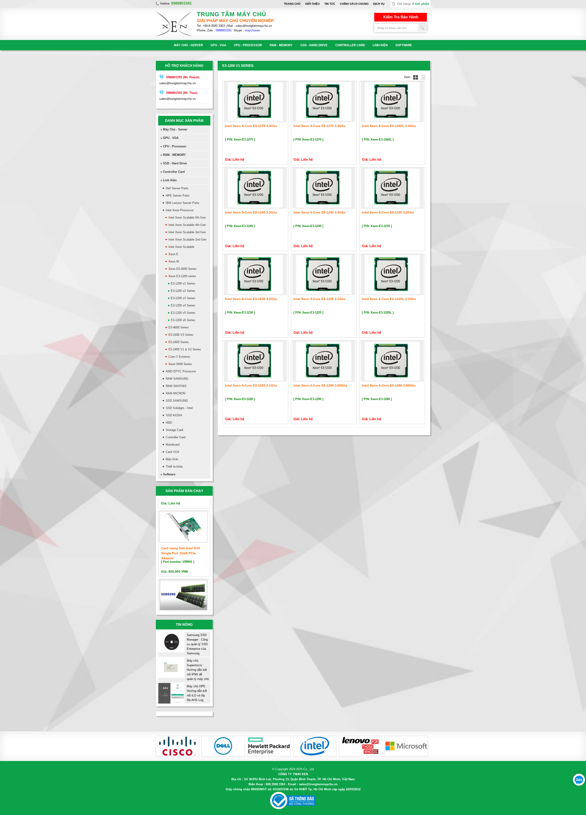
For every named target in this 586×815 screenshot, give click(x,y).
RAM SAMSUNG (177, 378)
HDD (169, 422)
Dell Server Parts (177, 188)
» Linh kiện (168, 180)
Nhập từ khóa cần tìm (422, 28)
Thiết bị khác (174, 466)
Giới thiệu (312, 3)
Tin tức (329, 3)
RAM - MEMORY (281, 45)
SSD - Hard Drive (314, 45)
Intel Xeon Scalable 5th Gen (187, 217)
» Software (167, 474)
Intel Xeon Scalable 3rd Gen (187, 232)
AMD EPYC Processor (181, 371)
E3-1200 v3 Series (183, 298)
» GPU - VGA (169, 138)
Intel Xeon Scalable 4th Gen (187, 225)
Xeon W (173, 261)
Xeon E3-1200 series (182, 276)
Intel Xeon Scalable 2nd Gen (187, 239)
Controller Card (350, 45)
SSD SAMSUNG (177, 400)
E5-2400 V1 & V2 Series (184, 349)
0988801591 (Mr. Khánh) (182, 77)
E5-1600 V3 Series (180, 334)
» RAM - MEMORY (173, 155)
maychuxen (252, 30)
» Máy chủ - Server (173, 129)
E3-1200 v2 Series (183, 290)
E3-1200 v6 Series (183, 320)
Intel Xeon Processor (180, 210)
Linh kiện (380, 45)
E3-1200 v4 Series (183, 305)
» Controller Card (172, 171)
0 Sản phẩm (420, 3)
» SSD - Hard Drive (173, 163)
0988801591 (224, 30)
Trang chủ (292, 3)
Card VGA (172, 452)
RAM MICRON (175, 393)
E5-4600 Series (178, 327)
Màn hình (172, 459)
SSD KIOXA (174, 415)
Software (403, 45)
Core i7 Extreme (179, 356)
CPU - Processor (248, 45)
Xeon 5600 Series (180, 364)
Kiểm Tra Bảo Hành (400, 17)
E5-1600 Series (178, 342)
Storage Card (174, 430)
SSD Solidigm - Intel (179, 408)
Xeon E (173, 254)
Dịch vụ (379, 3)
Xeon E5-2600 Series (182, 269)
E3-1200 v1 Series (183, 283)
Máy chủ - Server (188, 45)
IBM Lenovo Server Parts (182, 203)
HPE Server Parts (178, 195)
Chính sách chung (354, 3)
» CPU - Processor (173, 146)
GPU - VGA (218, 45)
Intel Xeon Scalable (181, 247)
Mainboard (172, 444)
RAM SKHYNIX (176, 386)
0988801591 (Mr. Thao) (181, 93)
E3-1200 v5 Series (183, 312)
